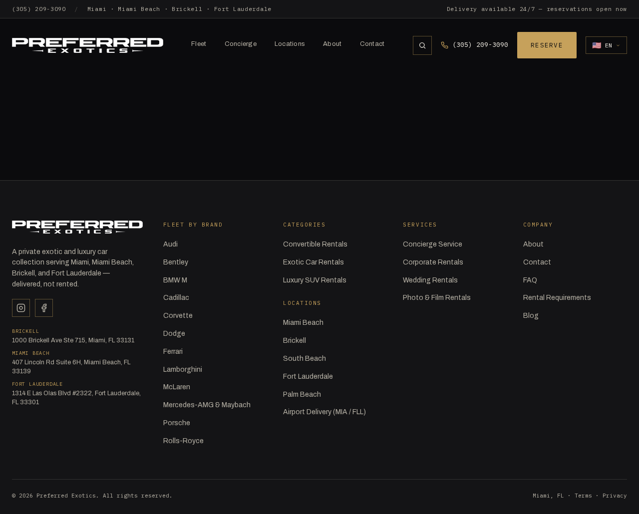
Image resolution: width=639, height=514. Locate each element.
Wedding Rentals (430, 280)
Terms (583, 495)
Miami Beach (303, 322)
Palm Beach (302, 394)
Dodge (174, 333)
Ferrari (173, 351)
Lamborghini (182, 369)
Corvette (178, 315)
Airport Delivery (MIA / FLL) (324, 412)
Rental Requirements (557, 297)
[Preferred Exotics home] (87, 45)
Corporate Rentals (433, 262)
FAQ (530, 280)
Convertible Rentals (315, 244)
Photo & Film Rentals (437, 297)
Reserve (547, 45)
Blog (531, 315)
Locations (290, 43)
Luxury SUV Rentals (314, 280)
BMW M (175, 280)
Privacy (615, 495)
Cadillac (176, 297)
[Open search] (422, 45)
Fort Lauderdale (308, 376)
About (332, 43)
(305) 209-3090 (39, 8)
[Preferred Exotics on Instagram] (21, 308)
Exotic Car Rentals (313, 262)
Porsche (176, 423)
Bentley (175, 262)
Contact (372, 43)
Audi (170, 244)
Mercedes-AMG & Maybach (207, 405)
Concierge (241, 43)
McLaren (176, 387)
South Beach (304, 358)
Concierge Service (432, 244)
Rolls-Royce (183, 441)
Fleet (198, 43)
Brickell (294, 340)
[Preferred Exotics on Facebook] (44, 308)
